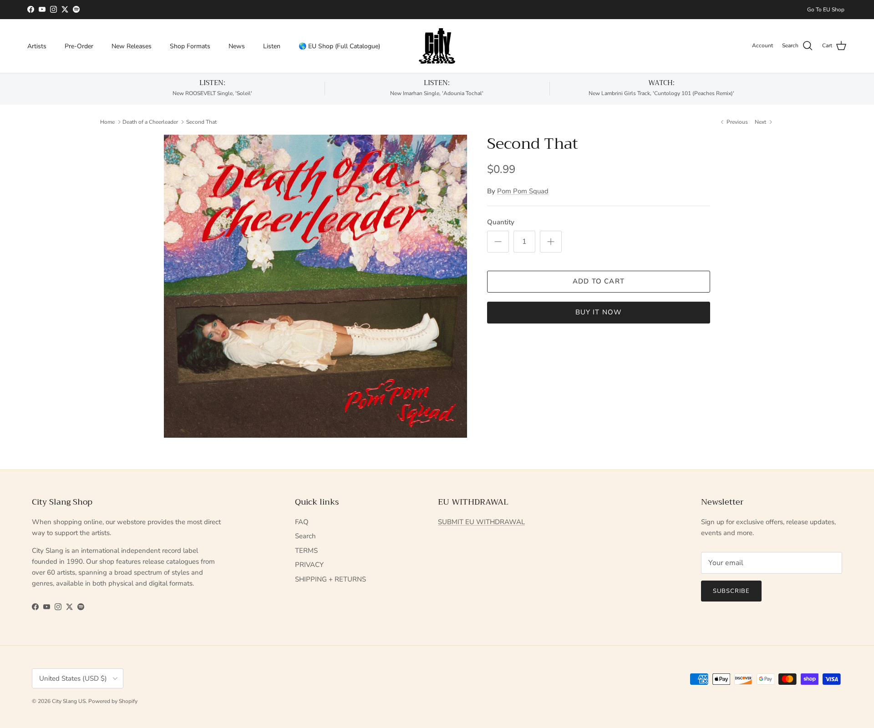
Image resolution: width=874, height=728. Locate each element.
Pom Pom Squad (523, 191)
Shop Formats (190, 45)
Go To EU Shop (825, 9)
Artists (36, 45)
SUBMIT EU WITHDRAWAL (481, 521)
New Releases (132, 45)
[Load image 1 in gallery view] (315, 286)
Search (305, 536)
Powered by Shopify (112, 701)
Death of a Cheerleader (150, 121)
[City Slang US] (437, 46)
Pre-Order (79, 45)
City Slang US (69, 701)
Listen (271, 45)
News (237, 45)
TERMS (306, 550)
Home (107, 121)
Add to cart (599, 281)
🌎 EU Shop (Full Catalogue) (339, 45)
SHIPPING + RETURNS (330, 579)
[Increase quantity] (551, 242)
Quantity (500, 222)
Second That (201, 121)
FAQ (302, 521)
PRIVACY (309, 564)
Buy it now (598, 312)
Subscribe (731, 591)
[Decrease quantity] (498, 242)
